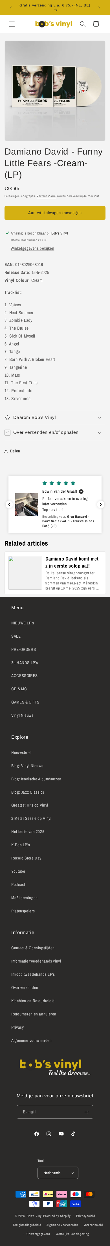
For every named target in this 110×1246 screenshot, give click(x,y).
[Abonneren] (86, 1112)
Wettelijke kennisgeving (72, 1234)
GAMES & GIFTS (25, 702)
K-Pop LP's (20, 845)
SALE (16, 636)
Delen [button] (15, 451)
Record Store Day (26, 858)
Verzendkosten (46, 196)
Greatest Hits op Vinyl (29, 805)
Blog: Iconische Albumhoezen (36, 779)
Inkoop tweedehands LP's (33, 974)
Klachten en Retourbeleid (33, 1001)
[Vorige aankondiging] (11, 7)
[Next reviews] (100, 504)
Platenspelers (23, 911)
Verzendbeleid (93, 1225)
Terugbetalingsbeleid (27, 1225)
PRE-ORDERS (23, 649)
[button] (11, 23)
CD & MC (19, 689)
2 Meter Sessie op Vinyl (31, 818)
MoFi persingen (24, 898)
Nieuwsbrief (21, 752)
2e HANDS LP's (24, 663)
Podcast (18, 884)
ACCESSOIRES (24, 675)
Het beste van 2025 (27, 831)
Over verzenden (24, 987)
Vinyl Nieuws (22, 715)
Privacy (17, 1027)
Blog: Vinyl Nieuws (27, 766)
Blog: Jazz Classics (27, 792)
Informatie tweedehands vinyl (36, 961)
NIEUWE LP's (22, 623)
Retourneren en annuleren (33, 1014)
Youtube (18, 871)
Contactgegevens (38, 1234)
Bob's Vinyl (34, 1216)
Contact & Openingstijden (33, 948)
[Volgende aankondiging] (99, 7)
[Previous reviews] (9, 504)
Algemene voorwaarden (31, 1040)
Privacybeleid (85, 1216)
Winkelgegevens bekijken (32, 248)
